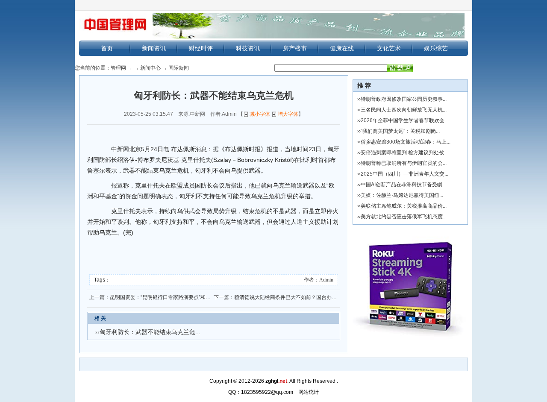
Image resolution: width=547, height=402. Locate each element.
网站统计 (308, 392)
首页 (107, 48)
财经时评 (201, 48)
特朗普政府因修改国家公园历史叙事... (404, 99)
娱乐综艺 (436, 48)
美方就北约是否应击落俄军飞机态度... (404, 217)
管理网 (118, 68)
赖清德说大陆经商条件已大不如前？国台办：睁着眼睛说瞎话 (303, 297)
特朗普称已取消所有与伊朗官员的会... (404, 163)
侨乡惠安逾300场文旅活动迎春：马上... (405, 142)
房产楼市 (295, 48)
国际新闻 (178, 68)
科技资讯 (248, 48)
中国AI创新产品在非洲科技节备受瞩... (403, 185)
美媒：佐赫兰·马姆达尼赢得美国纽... (402, 195)
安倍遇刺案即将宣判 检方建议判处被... (404, 153)
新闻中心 (150, 68)
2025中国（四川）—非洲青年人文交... (404, 174)
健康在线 (342, 48)
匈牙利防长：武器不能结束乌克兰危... (150, 332)
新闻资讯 (154, 48)
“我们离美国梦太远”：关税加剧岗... (400, 131)
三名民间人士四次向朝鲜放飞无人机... (404, 110)
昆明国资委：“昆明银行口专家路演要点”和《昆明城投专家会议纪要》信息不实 (199, 297)
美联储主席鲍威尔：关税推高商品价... (404, 206)
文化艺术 (389, 48)
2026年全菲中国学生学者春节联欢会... (404, 120)
